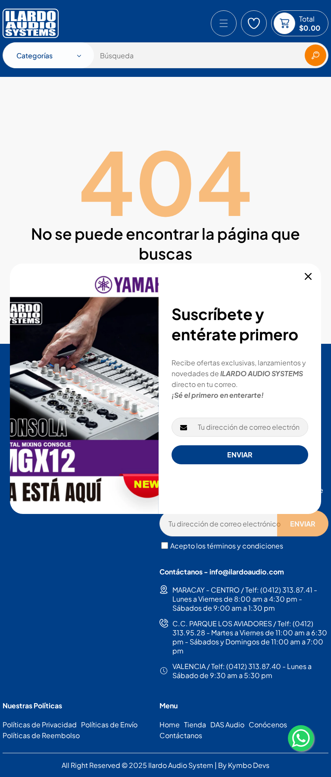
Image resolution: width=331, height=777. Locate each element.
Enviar (240, 454)
